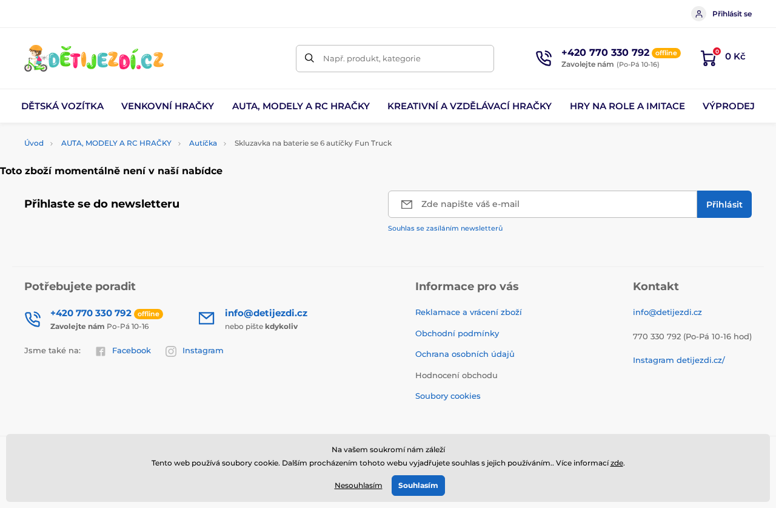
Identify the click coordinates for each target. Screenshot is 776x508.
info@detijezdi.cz (667, 312)
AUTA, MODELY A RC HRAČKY (116, 142)
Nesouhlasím (359, 485)
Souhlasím (418, 485)
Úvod (34, 142)
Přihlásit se (732, 13)
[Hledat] (309, 58)
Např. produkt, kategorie (372, 58)
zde (616, 462)
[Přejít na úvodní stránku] (94, 58)
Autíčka (203, 142)
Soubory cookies (448, 396)
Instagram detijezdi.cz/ (679, 360)
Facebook (131, 350)
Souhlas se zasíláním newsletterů (445, 228)
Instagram (203, 350)
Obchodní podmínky (457, 333)
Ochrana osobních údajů (465, 354)
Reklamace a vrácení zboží (468, 312)
